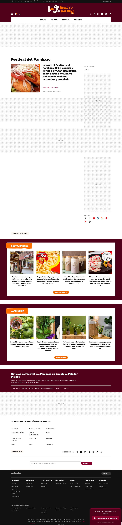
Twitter (85, 218)
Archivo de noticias (20, 233)
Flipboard (85, 221)
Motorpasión (74, 483)
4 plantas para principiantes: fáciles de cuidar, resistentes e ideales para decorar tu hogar (74, 345)
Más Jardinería (61, 357)
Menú (12, 14)
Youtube (102, 14)
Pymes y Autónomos (102, 487)
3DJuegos (29, 483)
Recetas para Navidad (47, 388)
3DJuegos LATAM (31, 508)
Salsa (30, 444)
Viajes (43, 20)
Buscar (19, 14)
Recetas (65, 20)
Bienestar (66, 388)
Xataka (14, 483)
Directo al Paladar (61, 483)
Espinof (43, 486)
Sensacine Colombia (44, 511)
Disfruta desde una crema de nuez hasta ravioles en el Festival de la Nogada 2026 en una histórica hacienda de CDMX (100, 281)
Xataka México (16, 508)
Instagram (98, 14)
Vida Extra (29, 486)
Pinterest (90, 14)
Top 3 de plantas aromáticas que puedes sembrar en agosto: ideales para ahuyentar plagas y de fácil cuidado (48, 346)
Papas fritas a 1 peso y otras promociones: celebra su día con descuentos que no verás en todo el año (48, 280)
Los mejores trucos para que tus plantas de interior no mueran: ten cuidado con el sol (100, 345)
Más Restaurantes (61, 292)
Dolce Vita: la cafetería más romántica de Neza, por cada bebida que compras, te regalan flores (74, 280)
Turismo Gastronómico (34, 433)
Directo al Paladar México (61, 509)
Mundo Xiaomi (16, 496)
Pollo (13, 444)
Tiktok (110, 14)
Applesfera (15, 489)
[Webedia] (16, 473)
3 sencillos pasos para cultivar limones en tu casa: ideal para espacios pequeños (21, 344)
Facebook (94, 14)
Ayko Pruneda (47, 91)
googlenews (106, 14)
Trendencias (88, 483)
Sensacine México (46, 508)
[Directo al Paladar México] (61, 9)
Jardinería (17, 311)
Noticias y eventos (34, 388)
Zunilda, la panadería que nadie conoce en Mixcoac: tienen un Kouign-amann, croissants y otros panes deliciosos (22, 281)
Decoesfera (88, 486)
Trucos (54, 20)
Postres (78, 20)
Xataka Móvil (15, 486)
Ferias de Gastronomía (50, 87)
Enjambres (59, 388)
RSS (102, 218)
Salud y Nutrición (18, 432)
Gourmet (24, 388)
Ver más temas (17, 451)
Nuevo (15, 14)
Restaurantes (19, 246)
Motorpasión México (74, 509)
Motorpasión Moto (75, 486)
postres (86, 69)
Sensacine (44, 483)
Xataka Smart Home (16, 492)
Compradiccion (89, 489)
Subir (105, 473)
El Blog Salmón (104, 483)
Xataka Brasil (15, 511)
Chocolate (49, 444)
